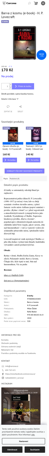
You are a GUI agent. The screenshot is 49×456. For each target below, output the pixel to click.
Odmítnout (12, 449)
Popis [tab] (6, 178)
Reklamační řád (7, 350)
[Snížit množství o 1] (10, 87)
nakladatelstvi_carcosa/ (14, 378)
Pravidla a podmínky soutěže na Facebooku (18, 353)
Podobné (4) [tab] (14, 178)
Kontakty (4, 340)
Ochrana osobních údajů (11, 346)
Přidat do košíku (24, 86)
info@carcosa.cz (11, 366)
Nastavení (23, 441)
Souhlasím (35, 449)
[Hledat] (29, 3)
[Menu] (43, 3)
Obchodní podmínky (9, 343)
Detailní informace (8, 99)
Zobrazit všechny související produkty (24, 171)
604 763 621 (10, 370)
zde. (33, 434)
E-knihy (30, 296)
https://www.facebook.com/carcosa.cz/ (20, 374)
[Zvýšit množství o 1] (10, 84)
